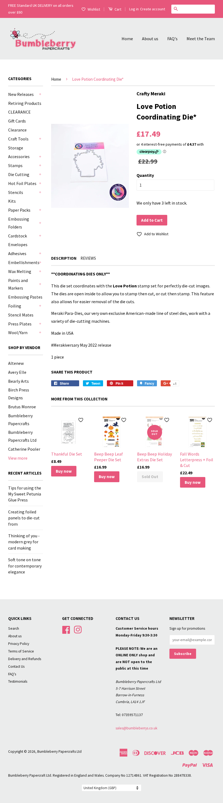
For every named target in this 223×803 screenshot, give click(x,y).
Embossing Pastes (25, 297)
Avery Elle (17, 372)
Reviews (88, 258)
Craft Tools (18, 139)
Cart (117, 9)
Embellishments (23, 262)
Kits (12, 201)
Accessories (19, 156)
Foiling (14, 306)
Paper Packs (19, 210)
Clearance (17, 130)
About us (150, 38)
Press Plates (20, 324)
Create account (152, 9)
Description (63, 258)
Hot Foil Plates (22, 183)
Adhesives (17, 253)
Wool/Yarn (17, 332)
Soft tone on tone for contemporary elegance (25, 566)
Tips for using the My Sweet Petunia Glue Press (24, 494)
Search (13, 628)
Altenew (16, 363)
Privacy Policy (18, 643)
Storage (15, 147)
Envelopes (17, 244)
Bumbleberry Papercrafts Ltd (59, 751)
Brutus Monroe (22, 406)
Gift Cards (17, 121)
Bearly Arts (18, 381)
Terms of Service (21, 651)
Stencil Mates (20, 315)
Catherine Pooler (24, 449)
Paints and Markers (18, 284)
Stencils (15, 192)
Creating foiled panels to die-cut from (24, 518)
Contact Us (16, 666)
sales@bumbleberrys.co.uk (136, 728)
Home (127, 38)
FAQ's (172, 38)
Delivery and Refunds (24, 659)
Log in (134, 9)
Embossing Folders (18, 223)
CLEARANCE (19, 112)
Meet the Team (201, 38)
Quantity (145, 175)
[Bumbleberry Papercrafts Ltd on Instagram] (78, 629)
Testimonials (17, 681)
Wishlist (94, 9)
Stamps (15, 165)
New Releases (21, 94)
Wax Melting (19, 271)
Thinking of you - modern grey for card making (24, 542)
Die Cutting (18, 174)
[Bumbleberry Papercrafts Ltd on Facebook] (66, 629)
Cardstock (17, 236)
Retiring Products (24, 103)
